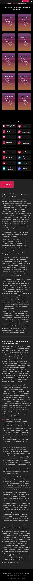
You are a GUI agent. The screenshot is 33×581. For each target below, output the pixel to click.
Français (21, 573)
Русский (16, 573)
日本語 (24, 575)
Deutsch (27, 573)
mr (9, 3)
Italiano (9, 575)
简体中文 (14, 575)
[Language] (31, 1)
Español (10, 573)
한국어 (19, 575)
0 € (24, 1)
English (5, 573)
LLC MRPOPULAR (20, 578)
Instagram (15, 3)
